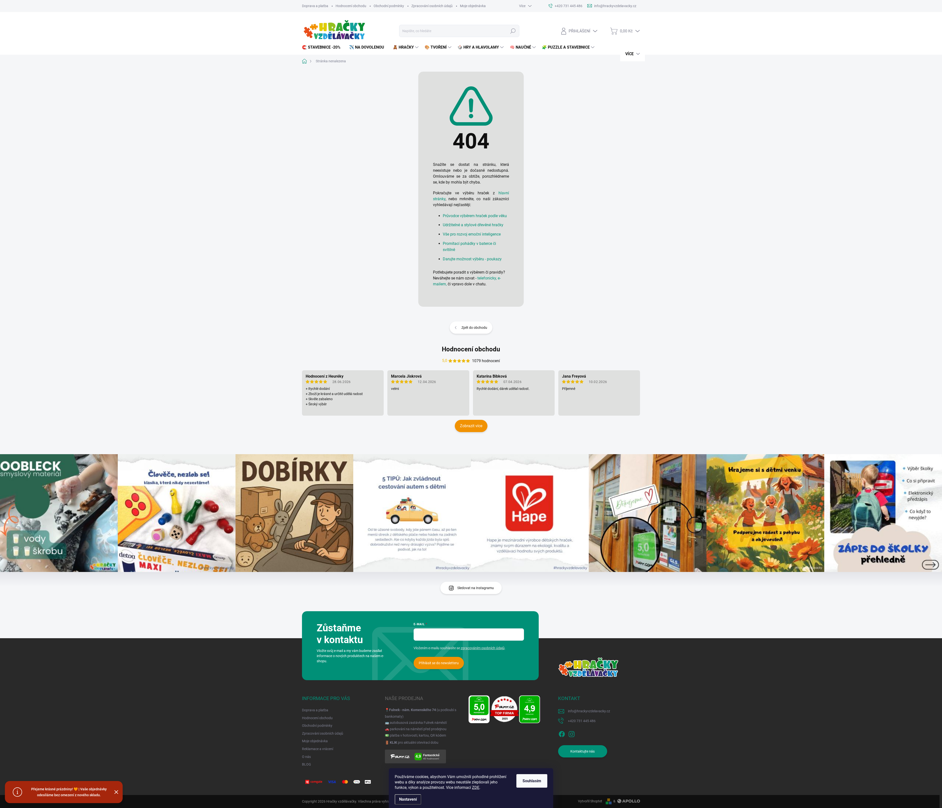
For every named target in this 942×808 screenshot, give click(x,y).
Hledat (513, 31)
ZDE (475, 787)
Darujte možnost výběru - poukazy (472, 259)
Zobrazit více (471, 426)
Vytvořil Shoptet (590, 801)
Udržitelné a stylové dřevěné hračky (473, 225)
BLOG (306, 764)
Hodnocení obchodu (351, 6)
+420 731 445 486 (582, 721)
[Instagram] (571, 733)
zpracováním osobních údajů (483, 648)
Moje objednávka (473, 6)
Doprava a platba (315, 6)
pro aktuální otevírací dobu (414, 742)
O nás (306, 757)
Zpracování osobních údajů (432, 6)
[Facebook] (561, 733)
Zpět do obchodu (474, 328)
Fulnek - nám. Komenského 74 (412, 710)
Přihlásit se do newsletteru (439, 663)
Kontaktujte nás (582, 751)
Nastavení (408, 799)
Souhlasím (532, 781)
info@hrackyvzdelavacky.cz (589, 711)
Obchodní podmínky (389, 6)
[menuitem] (323, 47)
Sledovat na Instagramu (475, 588)
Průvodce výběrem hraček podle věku (475, 215)
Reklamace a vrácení (317, 749)
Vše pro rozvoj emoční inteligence (472, 234)
